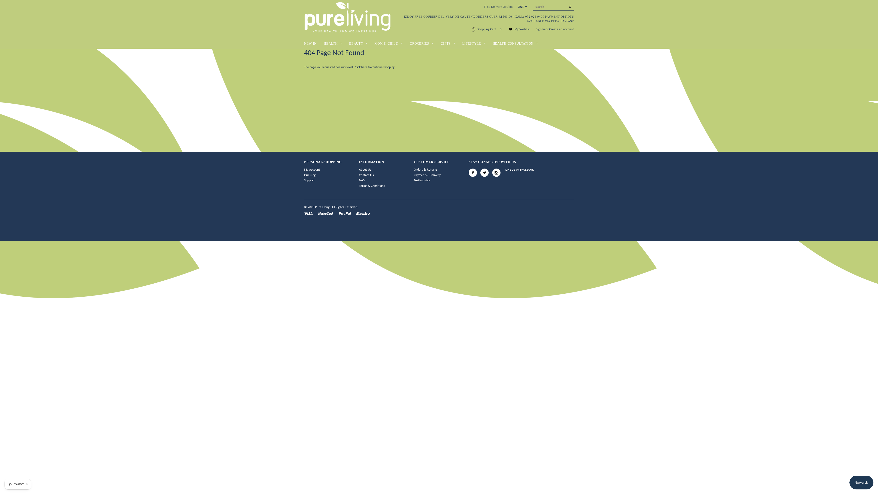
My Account (312, 170)
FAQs (362, 180)
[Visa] (309, 213)
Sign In (540, 29)
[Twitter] (484, 173)
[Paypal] (345, 213)
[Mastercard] (326, 213)
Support (309, 180)
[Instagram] (496, 173)
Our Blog (310, 175)
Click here (361, 67)
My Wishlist (522, 29)
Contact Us (366, 175)
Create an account (561, 29)
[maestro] (363, 213)
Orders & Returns (425, 170)
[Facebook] (473, 173)
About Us (365, 170)
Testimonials (422, 180)
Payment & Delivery (427, 175)
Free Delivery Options (498, 7)
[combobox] (553, 7)
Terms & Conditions (372, 186)
